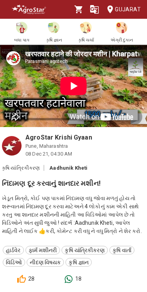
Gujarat (128, 9)
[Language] (94, 9)
